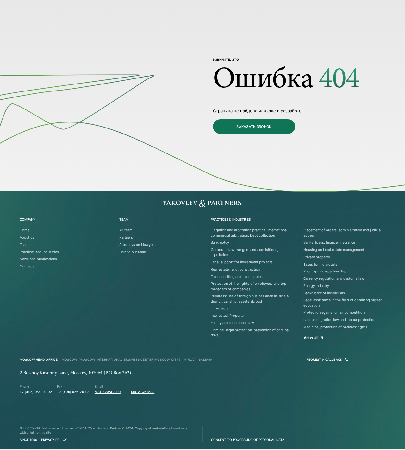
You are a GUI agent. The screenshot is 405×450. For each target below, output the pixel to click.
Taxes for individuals (320, 264)
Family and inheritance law (232, 323)
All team (126, 230)
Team (24, 244)
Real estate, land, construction (235, 269)
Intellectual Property (227, 315)
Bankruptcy (220, 242)
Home (24, 230)
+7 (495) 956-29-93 (73, 392)
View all (310, 337)
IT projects (219, 308)
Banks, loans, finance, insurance (329, 242)
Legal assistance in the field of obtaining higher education (342, 302)
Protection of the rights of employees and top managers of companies (248, 286)
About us (27, 237)
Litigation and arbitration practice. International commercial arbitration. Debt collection (249, 232)
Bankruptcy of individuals (324, 293)
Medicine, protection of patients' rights (335, 327)
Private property (316, 257)
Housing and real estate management (333, 249)
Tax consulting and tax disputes (237, 276)
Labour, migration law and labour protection (339, 319)
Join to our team (132, 252)
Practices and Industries (39, 252)
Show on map (142, 392)
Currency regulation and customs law (333, 278)
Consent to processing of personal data (247, 439)
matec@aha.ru (108, 392)
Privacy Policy (54, 439)
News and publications (38, 259)
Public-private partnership (324, 271)
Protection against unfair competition (333, 312)
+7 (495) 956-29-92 (36, 392)
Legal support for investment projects (242, 262)
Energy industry (316, 286)
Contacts (27, 266)
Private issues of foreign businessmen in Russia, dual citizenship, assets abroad (250, 298)
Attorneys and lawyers (137, 244)
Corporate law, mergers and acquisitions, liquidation (244, 252)
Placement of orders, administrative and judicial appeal (342, 232)
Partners (126, 237)
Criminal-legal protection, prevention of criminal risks (250, 332)
